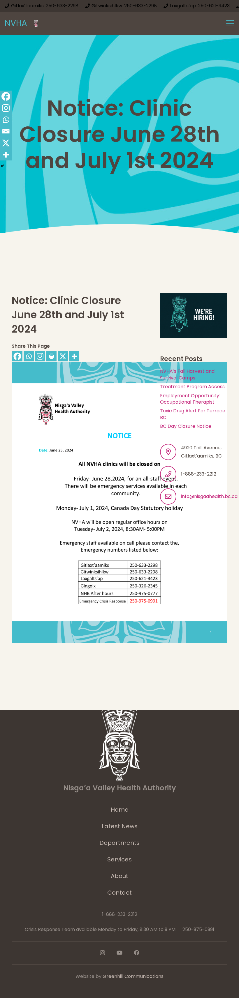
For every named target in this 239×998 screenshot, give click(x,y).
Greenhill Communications (133, 976)
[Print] (51, 356)
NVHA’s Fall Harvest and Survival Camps (187, 374)
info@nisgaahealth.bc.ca (209, 496)
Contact (119, 893)
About (119, 876)
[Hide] (2, 166)
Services (119, 859)
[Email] (6, 131)
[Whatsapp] (29, 356)
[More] (74, 356)
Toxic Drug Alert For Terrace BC (192, 414)
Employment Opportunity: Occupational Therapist (190, 398)
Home (120, 810)
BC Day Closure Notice (185, 426)
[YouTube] (119, 952)
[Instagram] (40, 356)
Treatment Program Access (192, 386)
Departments (119, 843)
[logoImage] (36, 23)
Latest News (120, 826)
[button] (230, 23)
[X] (63, 356)
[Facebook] (17, 356)
